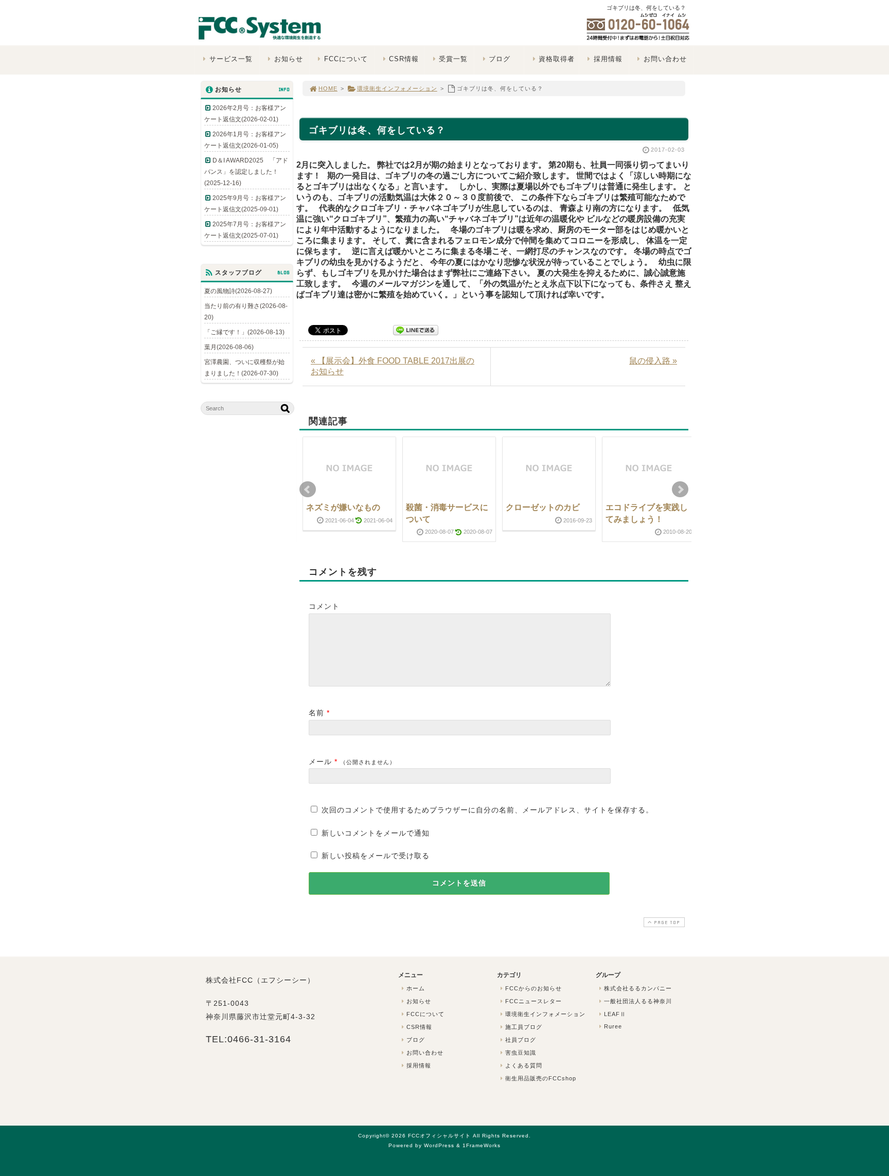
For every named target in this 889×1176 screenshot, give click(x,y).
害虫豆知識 (520, 1053)
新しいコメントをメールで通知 (376, 833)
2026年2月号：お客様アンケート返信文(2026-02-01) (245, 113)
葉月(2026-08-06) (229, 347)
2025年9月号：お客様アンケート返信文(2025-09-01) (245, 203)
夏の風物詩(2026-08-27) (238, 291)
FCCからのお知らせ (533, 988)
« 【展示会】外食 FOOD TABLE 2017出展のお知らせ (392, 366)
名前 (316, 713)
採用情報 (608, 59)
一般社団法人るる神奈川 (638, 1001)
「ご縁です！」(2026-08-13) (244, 332)
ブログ (499, 59)
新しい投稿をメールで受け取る (376, 856)
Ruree (613, 1026)
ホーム (415, 988)
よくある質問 (523, 1065)
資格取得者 (557, 59)
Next (680, 489)
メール (320, 761)
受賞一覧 (453, 59)
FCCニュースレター (533, 1001)
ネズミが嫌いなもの (343, 507)
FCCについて (346, 59)
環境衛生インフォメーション (397, 88)
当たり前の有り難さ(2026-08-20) (246, 311)
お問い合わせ (665, 59)
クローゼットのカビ (543, 507)
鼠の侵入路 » (653, 360)
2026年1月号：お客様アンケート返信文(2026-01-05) (245, 140)
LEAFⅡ (615, 1014)
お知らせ (288, 59)
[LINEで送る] (415, 329)
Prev (307, 489)
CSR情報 (404, 59)
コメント (324, 606)
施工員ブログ (523, 1027)
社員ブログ (520, 1040)
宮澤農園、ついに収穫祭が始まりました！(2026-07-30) (244, 367)
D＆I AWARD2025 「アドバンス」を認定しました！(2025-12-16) (246, 172)
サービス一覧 (231, 59)
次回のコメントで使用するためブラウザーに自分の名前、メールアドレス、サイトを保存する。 (487, 810)
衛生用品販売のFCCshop (540, 1078)
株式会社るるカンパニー (638, 988)
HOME (327, 88)
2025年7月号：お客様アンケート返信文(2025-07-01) (245, 230)
